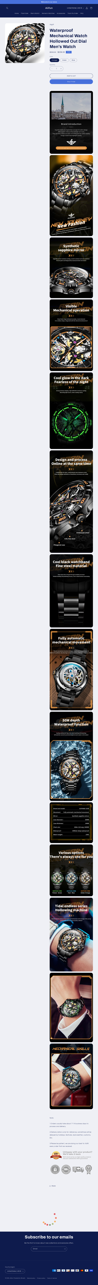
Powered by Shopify (19, 1278)
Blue (73, 60)
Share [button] (54, 1186)
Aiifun (11, 1278)
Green (64, 60)
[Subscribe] (65, 1249)
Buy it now (71, 81)
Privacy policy (41, 1278)
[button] (7, 8)
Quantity (52, 64)
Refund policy (31, 1278)
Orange (54, 60)
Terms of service (52, 1278)
